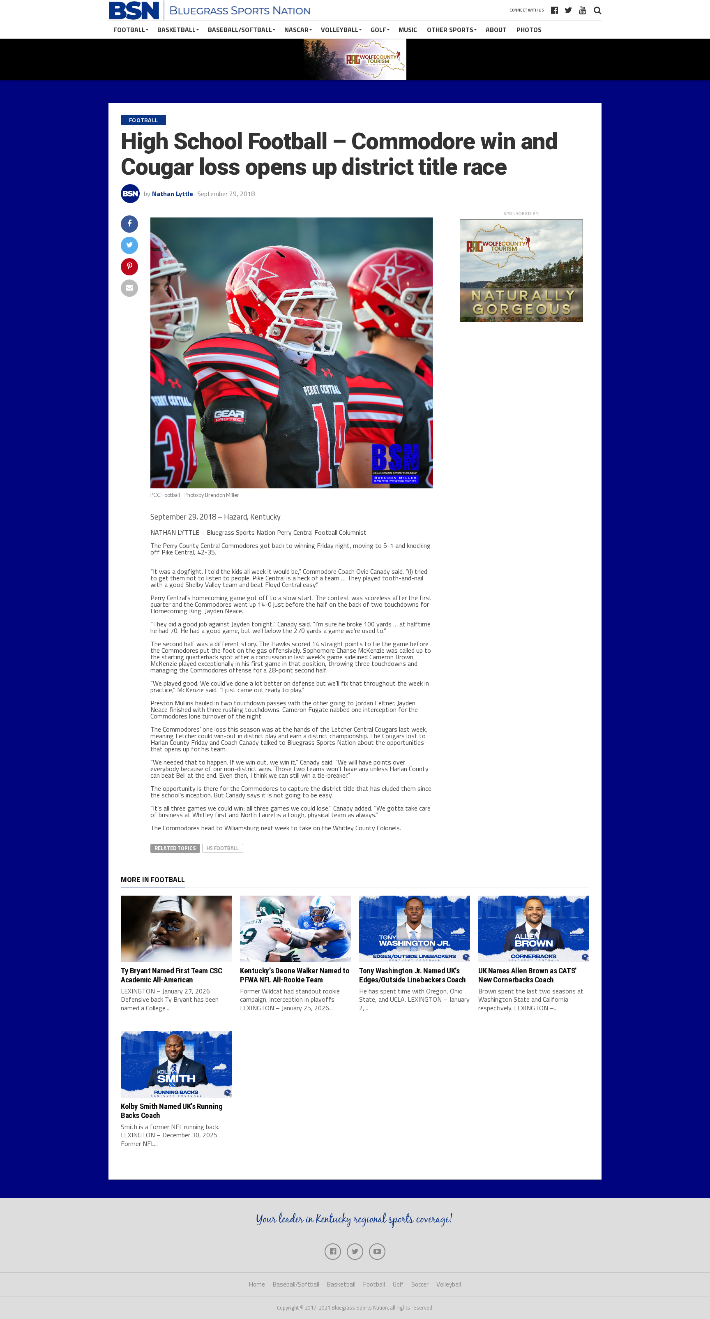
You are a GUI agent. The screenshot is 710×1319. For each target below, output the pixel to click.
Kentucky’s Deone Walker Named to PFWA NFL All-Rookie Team (295, 975)
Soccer (420, 1284)
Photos (529, 30)
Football (129, 30)
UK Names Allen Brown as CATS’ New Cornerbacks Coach (527, 975)
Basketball (176, 30)
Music (408, 30)
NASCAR (296, 30)
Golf (378, 30)
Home (257, 1284)
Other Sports (450, 30)
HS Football (223, 848)
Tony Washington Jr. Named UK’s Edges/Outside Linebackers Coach (412, 975)
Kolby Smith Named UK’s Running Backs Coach (171, 1111)
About (496, 30)
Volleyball (339, 30)
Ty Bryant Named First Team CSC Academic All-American (171, 975)
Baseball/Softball (240, 30)
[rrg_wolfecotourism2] (521, 320)
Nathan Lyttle (172, 194)
